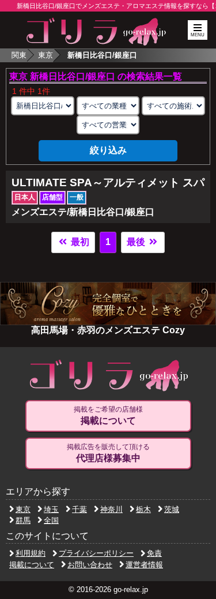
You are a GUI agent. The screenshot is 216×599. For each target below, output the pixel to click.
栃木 (143, 509)
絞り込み (108, 150)
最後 (137, 242)
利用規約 (31, 553)
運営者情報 (144, 564)
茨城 (171, 509)
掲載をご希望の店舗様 (108, 415)
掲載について (31, 564)
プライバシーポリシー (96, 553)
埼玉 (51, 509)
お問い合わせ (89, 564)
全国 (51, 520)
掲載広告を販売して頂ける (108, 453)
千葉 (79, 509)
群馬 (23, 520)
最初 (79, 242)
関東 (19, 55)
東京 (45, 55)
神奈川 (111, 509)
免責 (154, 553)
